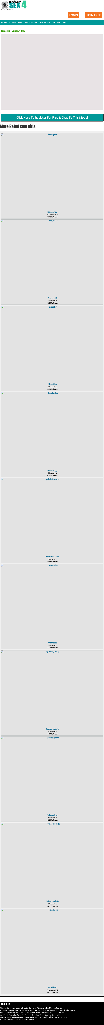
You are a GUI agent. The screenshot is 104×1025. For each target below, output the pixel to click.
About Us (48, 1008)
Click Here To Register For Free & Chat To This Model (52, 117)
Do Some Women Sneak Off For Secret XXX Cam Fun (20, 1010)
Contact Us (57, 1008)
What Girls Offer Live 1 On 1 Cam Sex (50, 1012)
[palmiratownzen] (52, 479)
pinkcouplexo (52, 815)
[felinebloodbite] (52, 824)
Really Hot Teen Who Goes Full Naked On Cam (59, 1010)
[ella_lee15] (52, 221)
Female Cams (31, 23)
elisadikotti (52, 987)
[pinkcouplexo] (52, 738)
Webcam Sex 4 (5, 1008)
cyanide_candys (52, 729)
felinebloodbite (52, 901)
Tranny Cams (59, 23)
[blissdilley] (52, 307)
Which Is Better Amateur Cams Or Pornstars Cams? (19, 1017)
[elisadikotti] (52, 910)
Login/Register (38, 1008)
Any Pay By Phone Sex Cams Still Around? (15, 1015)
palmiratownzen (52, 557)
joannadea (52, 643)
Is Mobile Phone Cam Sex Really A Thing (47, 1015)
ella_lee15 (52, 298)
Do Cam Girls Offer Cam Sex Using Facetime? (17, 1019)
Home (4, 23)
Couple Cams (15, 23)
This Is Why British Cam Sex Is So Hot (53, 1017)
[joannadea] (52, 565)
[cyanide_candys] (52, 651)
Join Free (94, 15)
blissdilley (52, 384)
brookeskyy (52, 470)
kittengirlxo (52, 212)
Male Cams (45, 23)
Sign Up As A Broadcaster (22, 1008)
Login (73, 15)
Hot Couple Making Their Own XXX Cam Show (17, 1012)
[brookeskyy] (52, 393)
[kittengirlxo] (52, 134)
